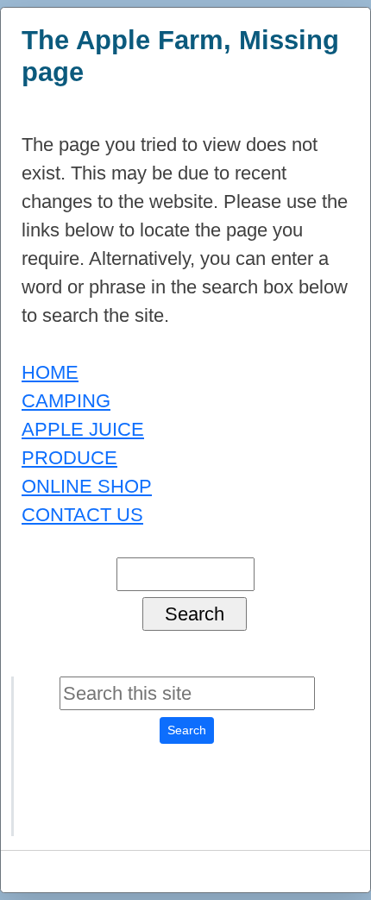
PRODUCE (69, 458)
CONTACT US (82, 515)
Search (186, 730)
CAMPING (66, 401)
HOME (50, 372)
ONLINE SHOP (87, 486)
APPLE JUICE (83, 429)
